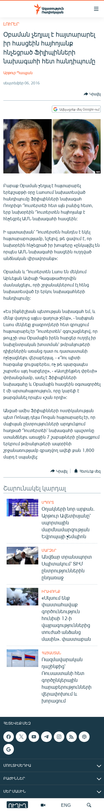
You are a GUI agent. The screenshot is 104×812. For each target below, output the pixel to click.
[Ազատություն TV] (43, 805)
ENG (66, 805)
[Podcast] (84, 736)
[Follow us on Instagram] (59, 736)
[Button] (92, 94)
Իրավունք (51, 591)
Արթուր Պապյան (17, 72)
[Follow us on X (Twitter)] (21, 736)
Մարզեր (49, 550)
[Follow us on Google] (8, 749)
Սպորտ (48, 502)
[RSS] (71, 736)
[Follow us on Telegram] (46, 736)
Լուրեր (11, 23)
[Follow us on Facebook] (8, 736)
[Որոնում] (89, 805)
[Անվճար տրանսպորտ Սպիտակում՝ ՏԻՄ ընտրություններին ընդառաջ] (22, 555)
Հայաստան (51, 653)
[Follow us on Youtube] (34, 736)
